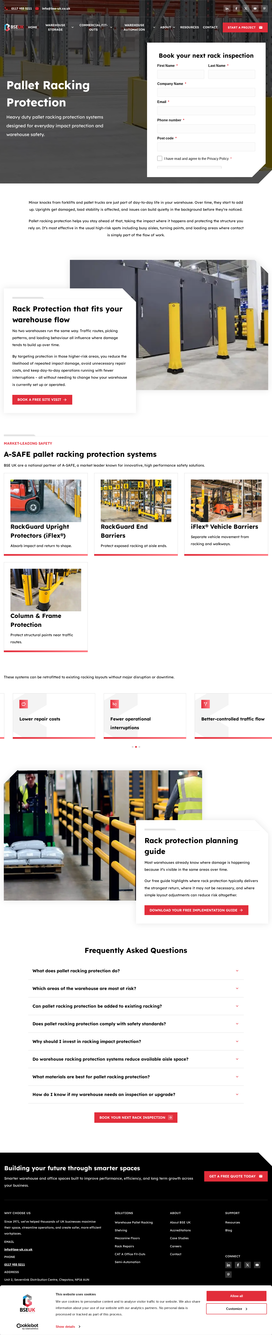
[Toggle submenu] (73, 27)
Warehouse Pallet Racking (134, 1222)
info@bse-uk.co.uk (56, 8)
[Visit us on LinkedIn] (227, 8)
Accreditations (180, 1230)
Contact (210, 27)
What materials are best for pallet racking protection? (91, 1076)
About (165, 27)
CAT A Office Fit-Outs (130, 1254)
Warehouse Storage (55, 27)
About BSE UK (180, 1222)
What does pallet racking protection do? (76, 970)
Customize (234, 1308)
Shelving (121, 1230)
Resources (189, 27)
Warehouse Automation (134, 27)
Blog (228, 1230)
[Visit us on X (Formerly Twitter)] (245, 8)
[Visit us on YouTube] (255, 8)
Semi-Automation (127, 1262)
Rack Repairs (124, 1246)
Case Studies (179, 1238)
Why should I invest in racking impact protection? (87, 1041)
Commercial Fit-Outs (93, 27)
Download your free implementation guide (193, 910)
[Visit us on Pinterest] (264, 8)
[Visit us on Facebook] (236, 8)
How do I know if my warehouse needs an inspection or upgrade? (104, 1094)
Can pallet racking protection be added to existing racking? (97, 1006)
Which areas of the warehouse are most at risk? (84, 988)
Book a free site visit (39, 399)
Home (32, 27)
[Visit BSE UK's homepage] (14, 27)
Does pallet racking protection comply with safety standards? (99, 1023)
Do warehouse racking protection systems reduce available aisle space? (110, 1059)
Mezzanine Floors (127, 1238)
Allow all (236, 1296)
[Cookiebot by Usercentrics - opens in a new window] (27, 1327)
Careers (175, 1246)
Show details (65, 1326)
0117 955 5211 (21, 8)
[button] (132, 747)
